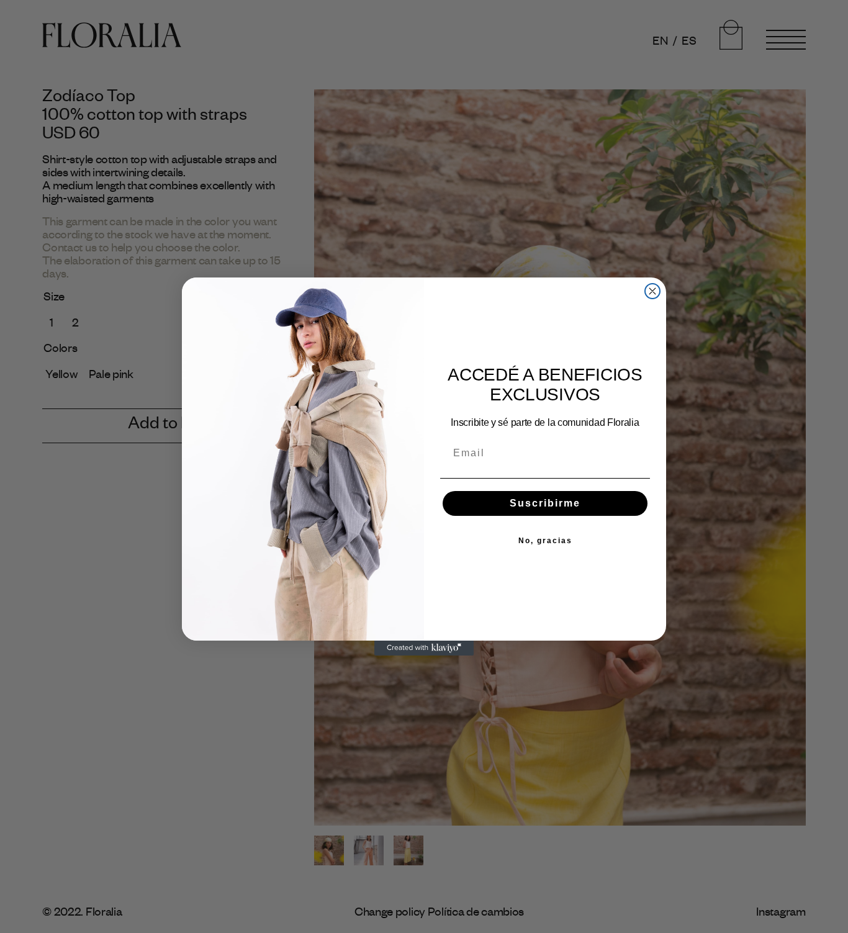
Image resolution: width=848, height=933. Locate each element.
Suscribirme (545, 503)
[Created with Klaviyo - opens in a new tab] (424, 648)
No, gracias (545, 540)
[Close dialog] (652, 291)
